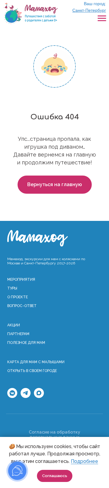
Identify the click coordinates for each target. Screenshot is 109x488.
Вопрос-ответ (22, 306)
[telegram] (26, 396)
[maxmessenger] (39, 396)
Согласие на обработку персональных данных (54, 434)
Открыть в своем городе (32, 371)
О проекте (17, 297)
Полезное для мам (26, 343)
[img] (30, 13)
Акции (13, 325)
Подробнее (84, 461)
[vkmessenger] (12, 396)
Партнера (16, 334)
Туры (12, 288)
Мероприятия (21, 279)
